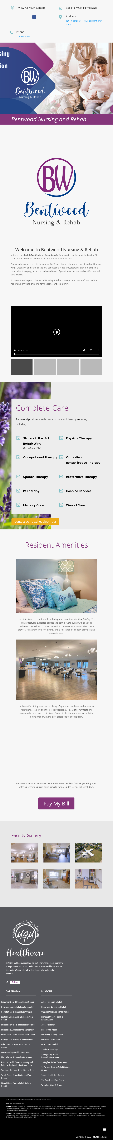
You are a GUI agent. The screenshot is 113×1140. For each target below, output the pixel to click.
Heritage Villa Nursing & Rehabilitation (17, 1039)
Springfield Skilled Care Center (54, 1062)
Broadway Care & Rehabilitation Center (17, 1002)
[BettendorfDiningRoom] (24, 862)
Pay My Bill (56, 803)
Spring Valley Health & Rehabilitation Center (50, 1056)
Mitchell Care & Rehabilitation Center (16, 1057)
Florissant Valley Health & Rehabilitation (52, 1018)
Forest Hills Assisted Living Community (17, 1029)
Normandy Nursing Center (52, 1034)
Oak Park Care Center (50, 1039)
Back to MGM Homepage (81, 7)
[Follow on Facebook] (34, 17)
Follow (15, 982)
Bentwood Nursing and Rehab (53, 1007)
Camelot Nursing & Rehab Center (55, 1012)
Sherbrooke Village (49, 1049)
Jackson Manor (48, 1024)
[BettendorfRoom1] (56, 888)
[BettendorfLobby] (24, 888)
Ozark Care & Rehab (49, 1044)
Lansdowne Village (49, 1029)
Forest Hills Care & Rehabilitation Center (18, 1024)
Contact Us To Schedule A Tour (35, 522)
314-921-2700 (23, 36)
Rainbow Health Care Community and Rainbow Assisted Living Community (17, 1064)
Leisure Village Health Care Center (15, 1052)
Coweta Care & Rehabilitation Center (16, 1012)
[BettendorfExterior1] (88, 862)
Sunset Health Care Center (52, 1075)
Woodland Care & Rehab (51, 1085)
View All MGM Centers (31, 7)
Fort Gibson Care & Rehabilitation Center (18, 1034)
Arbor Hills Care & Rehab (51, 1002)
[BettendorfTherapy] (88, 888)
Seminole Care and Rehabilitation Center (18, 1070)
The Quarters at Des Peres (52, 1080)
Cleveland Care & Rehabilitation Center (17, 1007)
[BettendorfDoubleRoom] (56, 862)
